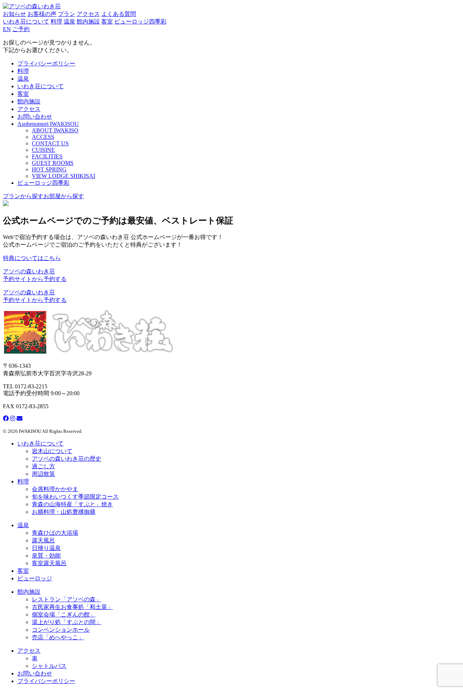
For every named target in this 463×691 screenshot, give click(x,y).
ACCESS (43, 137)
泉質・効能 (46, 556)
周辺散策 (43, 474)
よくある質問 (118, 14)
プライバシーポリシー (46, 63)
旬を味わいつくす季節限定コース (75, 497)
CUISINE (43, 150)
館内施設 (88, 21)
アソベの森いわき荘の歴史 (66, 459)
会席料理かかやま (55, 489)
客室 (107, 21)
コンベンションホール (61, 630)
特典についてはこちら (32, 258)
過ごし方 (43, 466)
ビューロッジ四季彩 (140, 21)
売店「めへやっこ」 (58, 637)
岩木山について (52, 451)
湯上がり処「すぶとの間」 (66, 622)
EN (7, 29)
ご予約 (21, 29)
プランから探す (23, 196)
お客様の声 (41, 14)
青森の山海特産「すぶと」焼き (72, 504)
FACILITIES (47, 156)
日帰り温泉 (46, 548)
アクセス (88, 14)
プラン (66, 14)
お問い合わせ (34, 117)
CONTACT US (50, 143)
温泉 (69, 21)
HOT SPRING (49, 169)
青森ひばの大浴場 (55, 533)
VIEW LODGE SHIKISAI (63, 176)
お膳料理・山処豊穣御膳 (63, 512)
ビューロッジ (34, 578)
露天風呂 (43, 540)
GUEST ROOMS (52, 163)
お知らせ (14, 14)
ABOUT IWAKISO (55, 130)
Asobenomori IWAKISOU (48, 124)
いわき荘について (26, 21)
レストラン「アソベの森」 (66, 599)
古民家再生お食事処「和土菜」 (72, 607)
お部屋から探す (63, 196)
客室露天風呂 (49, 563)
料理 (56, 21)
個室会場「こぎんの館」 (63, 614)
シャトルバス (49, 666)
